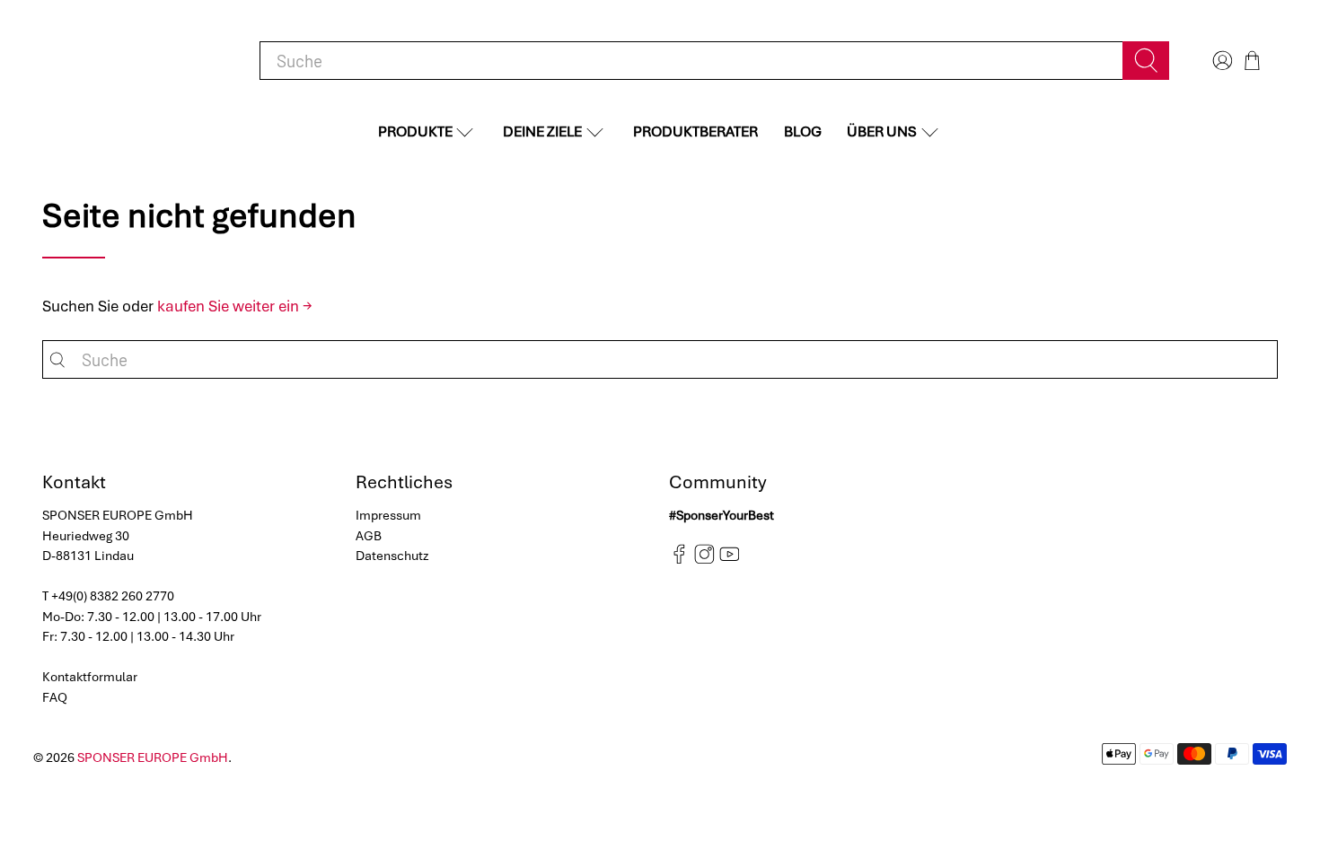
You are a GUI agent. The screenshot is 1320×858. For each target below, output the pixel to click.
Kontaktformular (89, 677)
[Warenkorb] (1252, 60)
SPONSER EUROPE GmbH (152, 757)
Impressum (388, 515)
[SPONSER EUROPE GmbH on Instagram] (704, 560)
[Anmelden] (1220, 60)
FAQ (54, 697)
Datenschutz (392, 555)
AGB (369, 536)
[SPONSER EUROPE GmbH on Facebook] (679, 560)
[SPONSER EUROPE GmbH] (135, 60)
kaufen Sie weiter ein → (234, 306)
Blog (803, 131)
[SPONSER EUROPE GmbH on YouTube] (729, 560)
